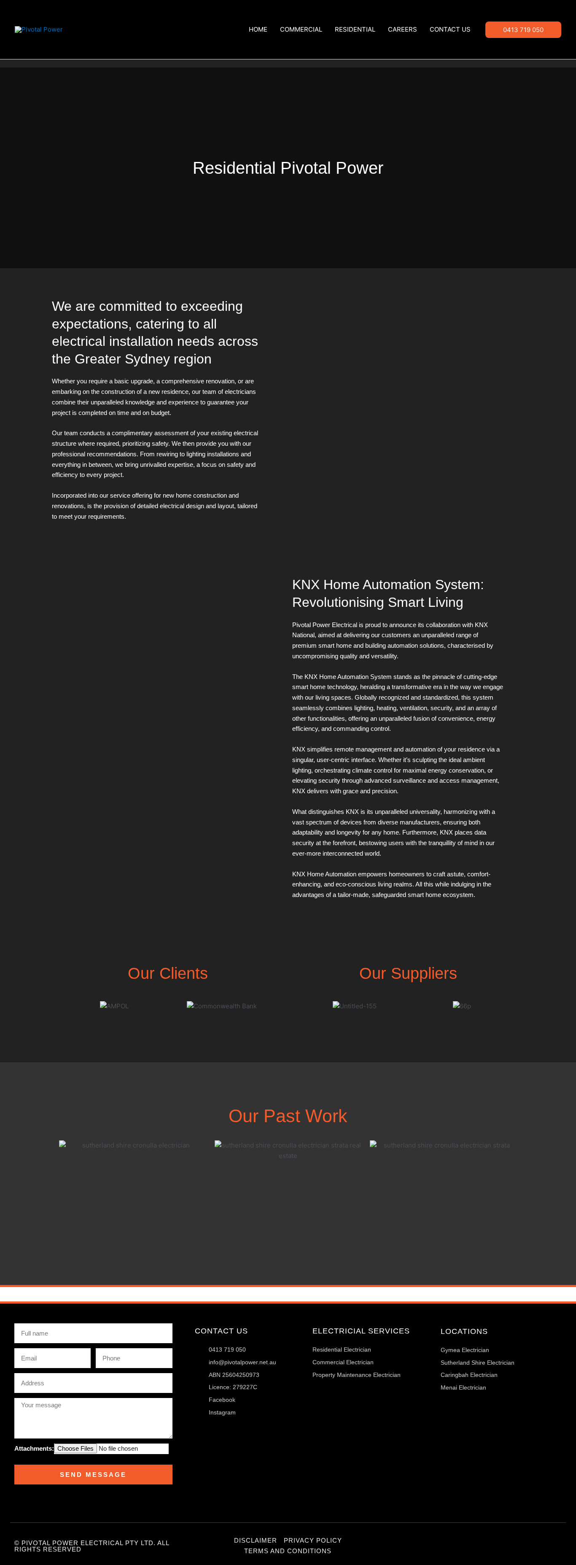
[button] (523, 30)
